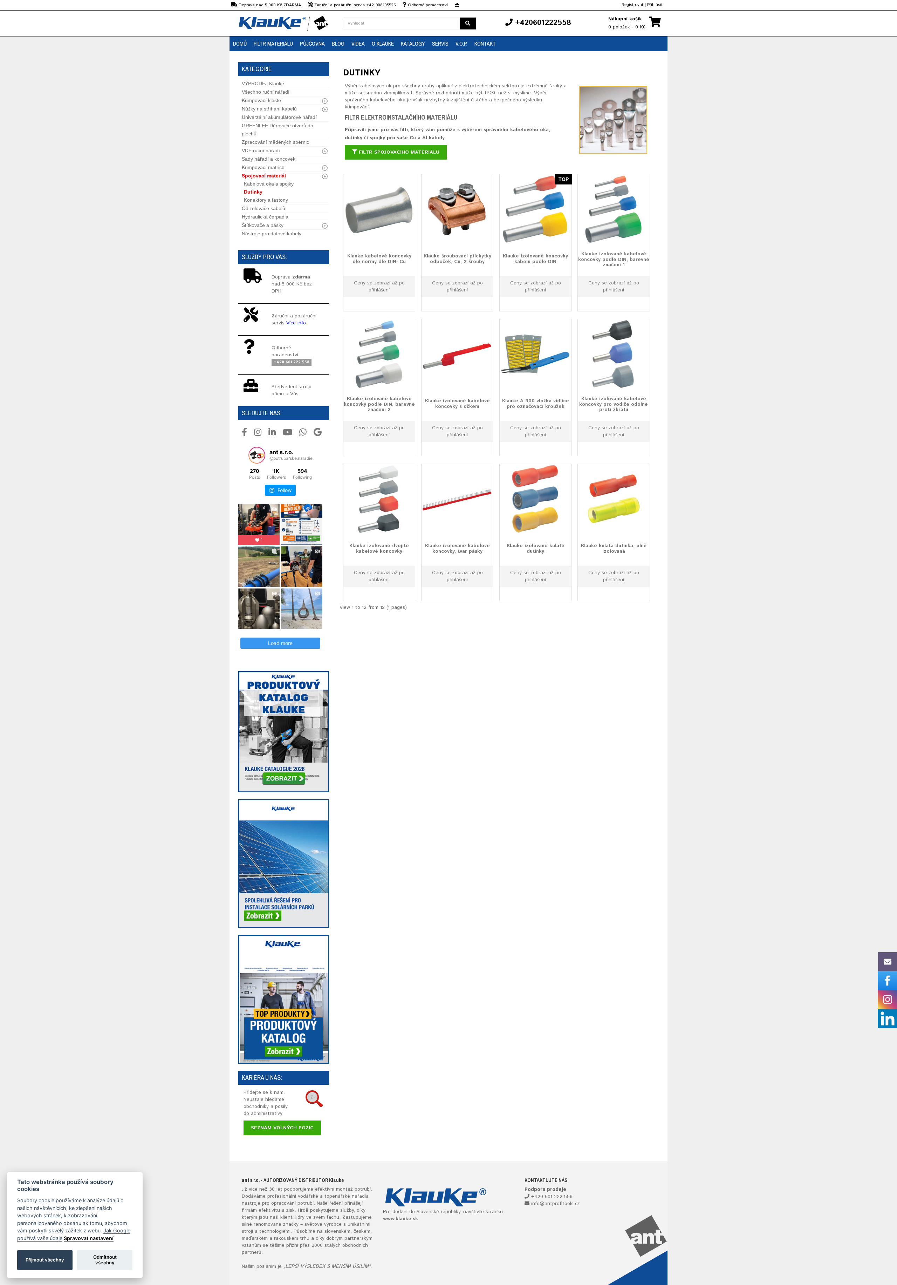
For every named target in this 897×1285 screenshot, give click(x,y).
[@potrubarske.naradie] (257, 455)
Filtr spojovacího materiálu (398, 152)
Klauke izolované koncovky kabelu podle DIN (535, 259)
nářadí (359, 1196)
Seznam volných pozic (282, 1127)
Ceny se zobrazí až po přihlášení (379, 287)
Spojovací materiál (264, 176)
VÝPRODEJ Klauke (263, 83)
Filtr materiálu (273, 43)
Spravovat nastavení (89, 1238)
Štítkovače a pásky (262, 225)
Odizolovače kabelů (263, 208)
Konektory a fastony (266, 200)
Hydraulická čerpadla (265, 217)
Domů (240, 43)
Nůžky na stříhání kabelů (269, 109)
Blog (338, 43)
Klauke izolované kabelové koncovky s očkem (457, 403)
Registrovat (632, 5)
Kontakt (485, 43)
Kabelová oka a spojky (269, 184)
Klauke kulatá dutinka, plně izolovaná (613, 548)
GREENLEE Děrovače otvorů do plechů (277, 129)
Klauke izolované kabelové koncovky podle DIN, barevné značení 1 (613, 259)
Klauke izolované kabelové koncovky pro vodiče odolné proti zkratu (613, 404)
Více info (296, 323)
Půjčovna (312, 43)
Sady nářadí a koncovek (268, 159)
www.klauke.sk (400, 1218)
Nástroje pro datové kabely (271, 233)
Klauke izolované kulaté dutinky (535, 548)
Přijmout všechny (45, 1260)
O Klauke (383, 43)
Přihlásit (655, 5)
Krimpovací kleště (261, 100)
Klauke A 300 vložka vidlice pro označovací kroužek (535, 403)
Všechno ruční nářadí (265, 92)
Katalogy (413, 43)
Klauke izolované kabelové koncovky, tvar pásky (457, 548)
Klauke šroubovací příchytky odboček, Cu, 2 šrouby (457, 259)
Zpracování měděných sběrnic (275, 142)
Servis (440, 43)
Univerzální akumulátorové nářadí (279, 117)
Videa (358, 43)
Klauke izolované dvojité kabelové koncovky (379, 548)
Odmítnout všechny (105, 1259)
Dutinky (253, 192)
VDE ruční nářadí (261, 150)
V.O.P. (461, 43)
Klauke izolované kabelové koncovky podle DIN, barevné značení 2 (379, 404)
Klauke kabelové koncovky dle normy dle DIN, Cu (379, 259)
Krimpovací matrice (263, 167)
